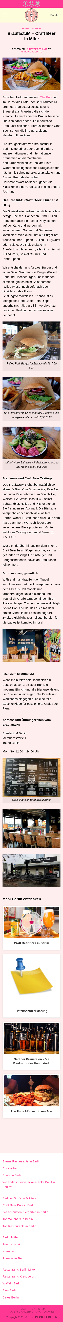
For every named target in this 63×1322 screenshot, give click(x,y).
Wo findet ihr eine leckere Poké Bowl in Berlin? (29, 1185)
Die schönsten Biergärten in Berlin (25, 1212)
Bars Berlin (10, 1290)
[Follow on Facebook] (25, 3)
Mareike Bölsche (31, 52)
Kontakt (22, 1309)
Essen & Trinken (31, 28)
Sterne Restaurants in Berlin (21, 1161)
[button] (5, 15)
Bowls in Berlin (12, 1175)
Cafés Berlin (11, 1297)
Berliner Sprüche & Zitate (19, 1198)
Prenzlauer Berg (13, 1258)
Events (54, 15)
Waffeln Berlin (12, 1283)
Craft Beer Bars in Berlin (19, 1205)
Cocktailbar (10, 1168)
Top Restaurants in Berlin (19, 1226)
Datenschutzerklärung (25, 1311)
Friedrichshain (12, 1244)
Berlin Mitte (10, 1237)
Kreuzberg (9, 1251)
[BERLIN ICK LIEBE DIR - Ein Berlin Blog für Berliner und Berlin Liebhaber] (31, 15)
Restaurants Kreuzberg (18, 1276)
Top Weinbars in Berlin (18, 1219)
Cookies (49, 1311)
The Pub (46, 97)
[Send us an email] (37, 3)
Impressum (38, 1309)
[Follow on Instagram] (31, 3)
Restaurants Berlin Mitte (19, 1269)
